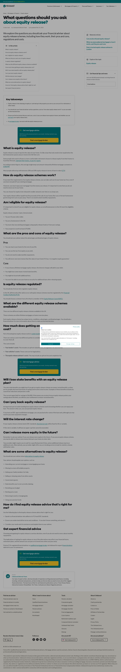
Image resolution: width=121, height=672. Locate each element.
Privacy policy (76, 326)
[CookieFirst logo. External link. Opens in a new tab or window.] (41, 328)
